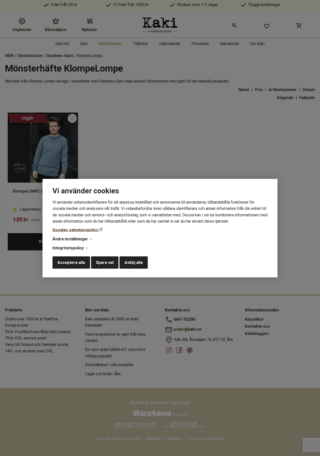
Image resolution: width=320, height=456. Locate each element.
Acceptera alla (71, 262)
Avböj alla (133, 262)
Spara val (105, 262)
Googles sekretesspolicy (75, 230)
